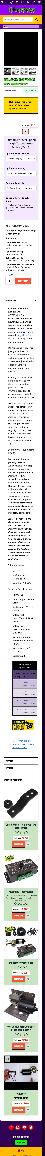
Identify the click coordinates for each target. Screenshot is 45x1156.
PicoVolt (21, 1093)
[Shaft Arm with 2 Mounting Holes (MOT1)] (21, 803)
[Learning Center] (28, 2)
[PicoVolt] (21, 1073)
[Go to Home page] (22, 10)
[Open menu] (5, 10)
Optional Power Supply (17, 153)
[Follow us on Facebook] (11, 1127)
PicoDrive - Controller (21, 891)
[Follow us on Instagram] (18, 1127)
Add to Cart (23, 281)
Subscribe (21, 1142)
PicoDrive (26, 335)
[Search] (36, 19)
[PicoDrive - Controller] (21, 871)
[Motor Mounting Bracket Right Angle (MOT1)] (21, 1005)
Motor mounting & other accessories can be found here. (23, 744)
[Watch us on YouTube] (24, 1127)
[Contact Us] (22, 2)
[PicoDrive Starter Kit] (21, 942)
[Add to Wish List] (25, 131)
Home (5, 26)
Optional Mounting (15, 168)
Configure (18, 844)
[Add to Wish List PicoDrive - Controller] (28, 916)
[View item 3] (24, 71)
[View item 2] (15, 71)
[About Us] (11, 2)
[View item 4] (32, 71)
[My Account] (33, 2)
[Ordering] (17, 2)
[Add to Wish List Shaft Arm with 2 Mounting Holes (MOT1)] (28, 844)
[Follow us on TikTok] (31, 1127)
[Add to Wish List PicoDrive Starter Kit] (28, 979)
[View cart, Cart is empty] (39, 2)
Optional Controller (15, 183)
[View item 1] (7, 71)
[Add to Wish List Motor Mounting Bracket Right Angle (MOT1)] (28, 1046)
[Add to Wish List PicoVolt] (28, 1110)
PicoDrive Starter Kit (21, 963)
